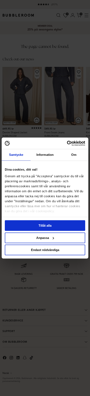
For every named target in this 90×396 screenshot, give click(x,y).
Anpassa (42, 238)
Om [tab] (73, 154)
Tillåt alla (45, 225)
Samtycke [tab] (16, 154)
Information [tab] (45, 154)
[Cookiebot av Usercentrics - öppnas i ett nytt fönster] (67, 143)
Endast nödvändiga (45, 250)
